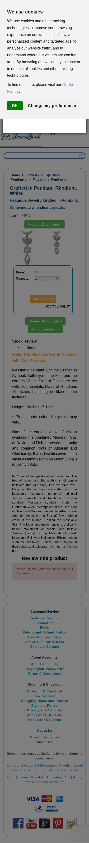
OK (15, 106)
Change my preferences (52, 106)
